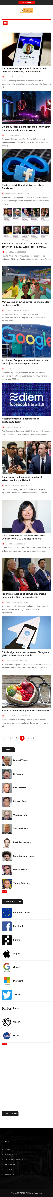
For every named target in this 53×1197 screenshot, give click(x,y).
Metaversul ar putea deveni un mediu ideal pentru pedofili (26, 303)
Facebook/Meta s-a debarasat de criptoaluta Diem (20, 420)
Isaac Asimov (20, 869)
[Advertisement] (26, 1078)
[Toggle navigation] (5, 23)
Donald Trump (20, 760)
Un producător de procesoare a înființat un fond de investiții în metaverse (26, 128)
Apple (16, 953)
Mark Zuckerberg (22, 842)
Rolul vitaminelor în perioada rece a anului (26, 710)
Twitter (17, 994)
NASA (16, 1035)
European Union (21, 912)
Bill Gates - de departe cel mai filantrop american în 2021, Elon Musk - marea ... (24, 245)
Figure (16, 939)
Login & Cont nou (27, 2)
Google (17, 967)
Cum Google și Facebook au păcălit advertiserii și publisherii (22, 478)
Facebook (18, 926)
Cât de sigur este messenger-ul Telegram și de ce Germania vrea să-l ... (25, 654)
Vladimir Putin (20, 815)
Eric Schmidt (19, 787)
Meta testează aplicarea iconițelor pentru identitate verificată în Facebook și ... (25, 70)
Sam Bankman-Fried (23, 856)
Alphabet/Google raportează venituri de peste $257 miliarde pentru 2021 (25, 362)
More (4, 892)
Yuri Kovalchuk (20, 828)
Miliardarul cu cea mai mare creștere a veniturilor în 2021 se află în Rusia (23, 537)
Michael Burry (20, 801)
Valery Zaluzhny (21, 883)
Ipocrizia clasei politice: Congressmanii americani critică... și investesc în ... (24, 595)
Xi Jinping (18, 774)
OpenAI (17, 1021)
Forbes (16, 1008)
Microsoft (18, 980)
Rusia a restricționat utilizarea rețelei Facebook (23, 186)
